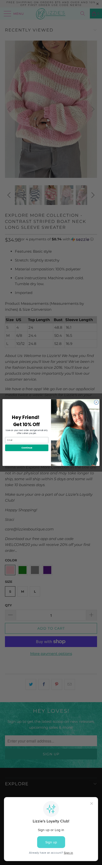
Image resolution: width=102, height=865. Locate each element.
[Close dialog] (96, 402)
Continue (26, 447)
